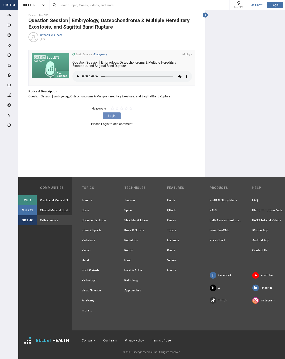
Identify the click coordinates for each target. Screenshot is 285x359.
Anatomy (88, 300)
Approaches (132, 290)
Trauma (87, 200)
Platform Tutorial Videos (268, 210)
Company (88, 340)
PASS (213, 210)
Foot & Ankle (91, 270)
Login (275, 4)
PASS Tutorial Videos (266, 220)
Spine (85, 210)
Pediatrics (88, 240)
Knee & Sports (92, 230)
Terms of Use (161, 340)
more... (87, 310)
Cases (171, 220)
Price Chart (217, 240)
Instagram (268, 300)
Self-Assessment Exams (226, 220)
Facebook (225, 275)
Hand (85, 260)
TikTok (222, 300)
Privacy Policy (134, 340)
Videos (172, 260)
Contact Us (260, 250)
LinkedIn (266, 288)
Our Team (110, 340)
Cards (171, 200)
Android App (260, 240)
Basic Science (91, 290)
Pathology (89, 280)
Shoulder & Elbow (94, 220)
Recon (86, 250)
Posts (171, 250)
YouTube (267, 275)
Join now (256, 5)
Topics (171, 230)
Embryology (100, 54)
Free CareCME (219, 230)
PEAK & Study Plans (223, 200)
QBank (171, 210)
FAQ (255, 200)
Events (171, 270)
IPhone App (260, 230)
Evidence (173, 240)
